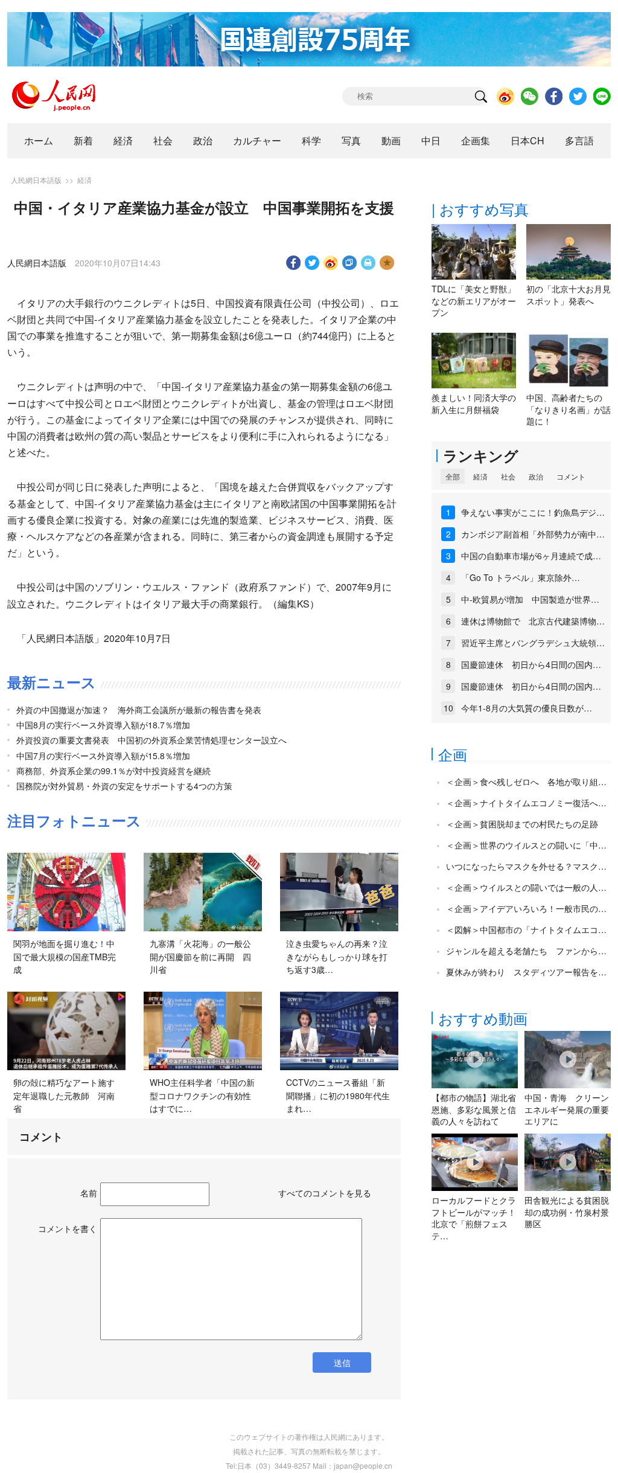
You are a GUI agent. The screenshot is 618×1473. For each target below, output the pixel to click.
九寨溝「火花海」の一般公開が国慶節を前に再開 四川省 (200, 956)
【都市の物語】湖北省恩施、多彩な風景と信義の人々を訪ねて (474, 1109)
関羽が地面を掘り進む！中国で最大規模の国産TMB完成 (64, 956)
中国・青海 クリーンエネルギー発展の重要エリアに (566, 1109)
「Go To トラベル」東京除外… (520, 577)
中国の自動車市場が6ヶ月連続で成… (531, 556)
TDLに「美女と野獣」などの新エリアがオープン (474, 300)
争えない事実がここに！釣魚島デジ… (533, 512)
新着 (83, 140)
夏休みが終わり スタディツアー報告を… (526, 972)
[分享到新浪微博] (331, 262)
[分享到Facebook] (293, 262)
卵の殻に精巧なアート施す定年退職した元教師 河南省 (64, 1095)
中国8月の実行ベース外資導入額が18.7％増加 (103, 725)
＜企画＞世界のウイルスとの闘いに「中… (526, 845)
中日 (431, 140)
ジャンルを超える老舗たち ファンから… (526, 951)
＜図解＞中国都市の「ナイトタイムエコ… (526, 929)
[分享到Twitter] (312, 262)
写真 (351, 140)
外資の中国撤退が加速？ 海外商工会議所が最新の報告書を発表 (138, 710)
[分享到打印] (368, 262)
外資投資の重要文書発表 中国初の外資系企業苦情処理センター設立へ (151, 740)
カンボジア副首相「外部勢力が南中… (533, 534)
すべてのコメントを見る (324, 1193)
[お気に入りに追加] (387, 262)
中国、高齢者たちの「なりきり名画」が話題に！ (568, 409)
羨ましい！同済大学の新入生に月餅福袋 (474, 403)
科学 (311, 140)
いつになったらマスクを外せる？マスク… (526, 866)
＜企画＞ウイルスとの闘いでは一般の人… (526, 887)
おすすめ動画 (482, 1018)
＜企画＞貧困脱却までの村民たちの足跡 (522, 824)
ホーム (38, 140)
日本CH (527, 140)
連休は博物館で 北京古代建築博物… (533, 621)
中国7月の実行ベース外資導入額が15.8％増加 (103, 755)
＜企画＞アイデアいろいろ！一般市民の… (526, 908)
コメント (570, 476)
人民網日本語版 (36, 180)
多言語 (579, 140)
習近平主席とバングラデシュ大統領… (533, 643)
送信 (342, 1362)
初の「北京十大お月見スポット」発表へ (568, 295)
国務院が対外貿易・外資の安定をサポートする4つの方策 (124, 786)
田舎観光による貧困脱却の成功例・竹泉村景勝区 (566, 1212)
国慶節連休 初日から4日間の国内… (531, 664)
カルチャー (257, 140)
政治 (202, 140)
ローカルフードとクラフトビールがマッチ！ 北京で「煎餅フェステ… (474, 1218)
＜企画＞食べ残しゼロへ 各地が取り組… (526, 781)
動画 (391, 140)
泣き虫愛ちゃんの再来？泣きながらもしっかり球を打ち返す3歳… (336, 956)
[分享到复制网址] (349, 262)
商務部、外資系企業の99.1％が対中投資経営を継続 (113, 771)
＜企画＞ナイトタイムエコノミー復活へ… (526, 803)
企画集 (475, 140)
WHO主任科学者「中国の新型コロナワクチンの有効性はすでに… (202, 1095)
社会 (163, 140)
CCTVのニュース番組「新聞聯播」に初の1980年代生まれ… (338, 1095)
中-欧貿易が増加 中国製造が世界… (530, 599)
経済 (123, 140)
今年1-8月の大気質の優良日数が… (526, 708)
